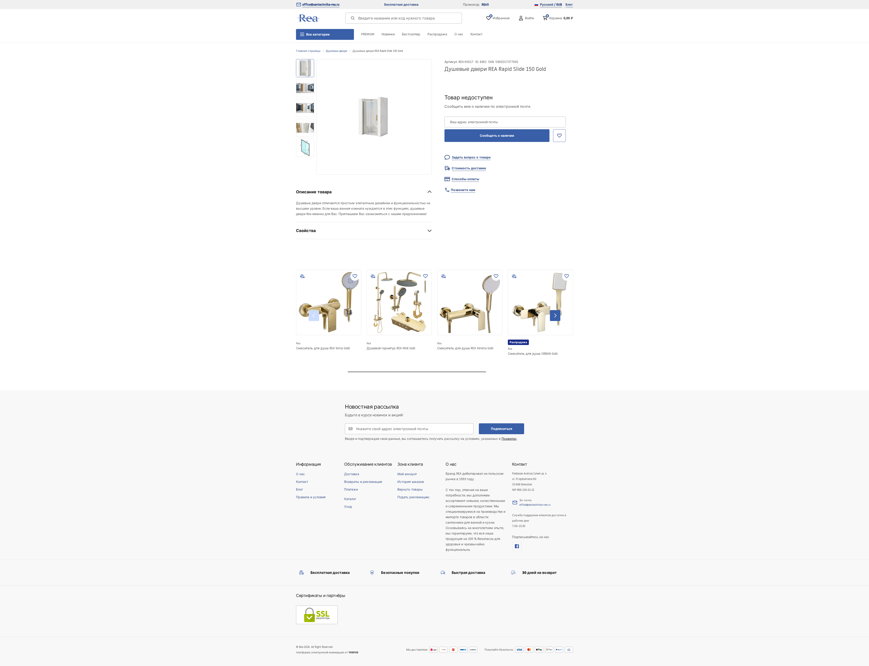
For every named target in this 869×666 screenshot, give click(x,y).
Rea (298, 343)
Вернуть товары (410, 489)
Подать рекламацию (413, 497)
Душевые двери (336, 51)
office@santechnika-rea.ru (320, 4)
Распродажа (437, 34)
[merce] (353, 652)
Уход (348, 507)
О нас (458, 34)
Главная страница (308, 51)
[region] (305, 117)
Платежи (351, 489)
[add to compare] (302, 276)
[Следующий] (555, 315)
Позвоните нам (463, 190)
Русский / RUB (551, 4)
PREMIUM (367, 34)
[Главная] (308, 18)
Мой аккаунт (407, 474)
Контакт (476, 34)
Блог (569, 4)
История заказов (410, 482)
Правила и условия (311, 497)
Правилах (509, 439)
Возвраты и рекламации (363, 482)
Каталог (350, 499)
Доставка (351, 474)
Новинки (388, 34)
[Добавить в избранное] (354, 276)
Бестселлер (411, 34)
